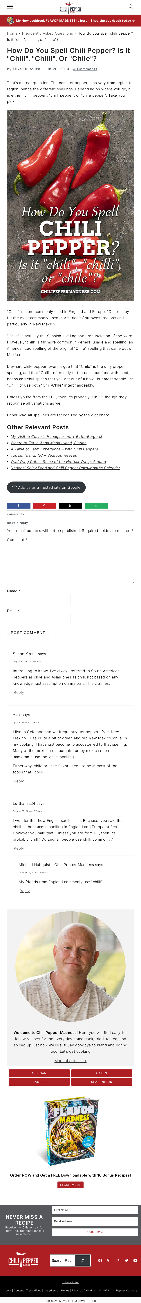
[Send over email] (96, 506)
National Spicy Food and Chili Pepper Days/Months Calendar (65, 468)
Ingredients (51, 1290)
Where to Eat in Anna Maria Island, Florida (48, 443)
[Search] (82, 1260)
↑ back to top (70, 1282)
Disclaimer (90, 1290)
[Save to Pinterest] (44, 506)
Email (13, 611)
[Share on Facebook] (18, 506)
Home (12, 33)
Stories (64, 1290)
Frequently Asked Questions (47, 33)
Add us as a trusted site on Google (49, 487)
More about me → (71, 1061)
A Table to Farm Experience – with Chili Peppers (54, 449)
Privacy (76, 1290)
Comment (17, 539)
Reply (19, 692)
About (7, 1290)
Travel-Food (33, 1290)
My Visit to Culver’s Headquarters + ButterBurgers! (56, 436)
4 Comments (85, 69)
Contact (19, 1290)
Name (13, 591)
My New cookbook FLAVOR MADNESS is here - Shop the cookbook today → (75, 20)
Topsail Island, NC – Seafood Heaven (44, 455)
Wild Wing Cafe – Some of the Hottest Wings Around (58, 461)
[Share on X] (70, 506)
